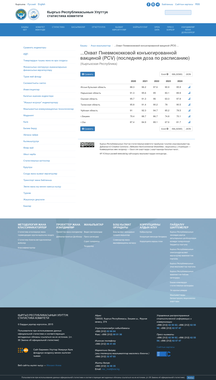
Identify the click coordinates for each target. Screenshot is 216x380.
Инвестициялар (31, 89)
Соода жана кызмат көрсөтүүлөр (40, 173)
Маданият (28, 115)
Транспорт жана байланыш (37, 179)
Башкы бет (24, 28)
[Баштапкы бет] (27, 14)
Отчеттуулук (98, 27)
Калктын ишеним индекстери (38, 95)
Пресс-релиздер (91, 236)
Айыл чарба (29, 154)
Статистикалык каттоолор (36, 160)
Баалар (27, 205)
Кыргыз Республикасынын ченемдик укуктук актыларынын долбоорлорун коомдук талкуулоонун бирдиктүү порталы (183, 238)
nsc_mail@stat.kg (111, 369)
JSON (188, 74)
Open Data (157, 28)
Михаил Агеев (54, 365)
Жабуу (191, 377)
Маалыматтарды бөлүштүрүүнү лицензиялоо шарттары (182, 298)
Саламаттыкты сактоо (34, 82)
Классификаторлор (26, 247)
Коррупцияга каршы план (151, 241)
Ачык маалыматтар (101, 45)
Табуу (196, 12)
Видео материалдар (93, 231)
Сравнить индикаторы (34, 47)
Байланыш (167, 4)
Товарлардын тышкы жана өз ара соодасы (45, 60)
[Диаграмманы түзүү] (189, 87)
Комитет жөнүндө (40, 28)
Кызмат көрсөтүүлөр (119, 28)
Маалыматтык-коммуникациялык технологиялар (48, 108)
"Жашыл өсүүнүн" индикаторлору (40, 102)
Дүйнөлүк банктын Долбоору (69, 236)
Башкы (83, 45)
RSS (197, 4)
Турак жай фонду (32, 76)
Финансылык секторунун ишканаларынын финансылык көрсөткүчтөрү (45, 68)
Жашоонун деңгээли (34, 199)
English (41, 4)
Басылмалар (78, 27)
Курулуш (27, 167)
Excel (164, 74)
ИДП (25, 53)
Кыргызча (20, 4)
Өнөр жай (28, 147)
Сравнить (88, 74)
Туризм (27, 192)
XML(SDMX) (177, 74)
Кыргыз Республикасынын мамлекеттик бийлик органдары (181, 274)
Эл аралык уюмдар (178, 290)
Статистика (58, 27)
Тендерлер (89, 246)
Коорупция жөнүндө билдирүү (153, 236)
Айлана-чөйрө (30, 134)
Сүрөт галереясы (92, 241)
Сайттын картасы (184, 4)
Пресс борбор (171, 28)
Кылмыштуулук (31, 141)
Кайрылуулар (140, 27)
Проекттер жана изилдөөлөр (69, 231)
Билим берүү (30, 128)
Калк (25, 121)
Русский (32, 4)
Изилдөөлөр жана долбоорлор (188, 30)
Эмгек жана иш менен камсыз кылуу (42, 186)
